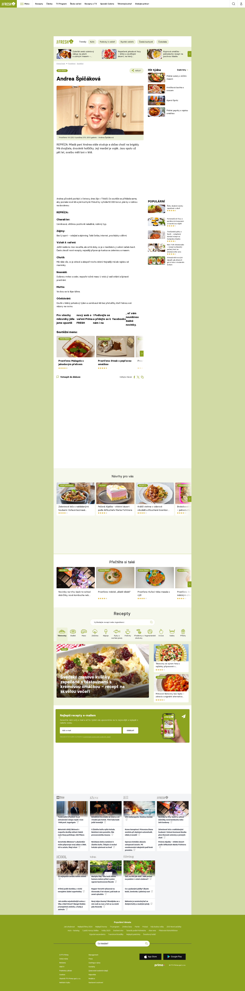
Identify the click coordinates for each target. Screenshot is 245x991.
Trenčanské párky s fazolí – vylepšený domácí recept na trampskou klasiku (174, 235)
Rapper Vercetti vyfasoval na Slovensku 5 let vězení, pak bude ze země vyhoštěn (105, 891)
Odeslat (130, 730)
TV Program (61, 4)
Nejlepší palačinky (133, 934)
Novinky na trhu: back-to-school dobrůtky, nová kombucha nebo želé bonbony (74, 593)
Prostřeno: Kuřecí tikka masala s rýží (154, 593)
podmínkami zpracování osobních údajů (96, 737)
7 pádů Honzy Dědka (90, 930)
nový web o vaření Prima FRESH (85, 319)
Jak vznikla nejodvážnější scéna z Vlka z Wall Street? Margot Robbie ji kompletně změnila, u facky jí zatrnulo (71, 905)
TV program (114, 927)
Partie (137, 927)
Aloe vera (152, 930)
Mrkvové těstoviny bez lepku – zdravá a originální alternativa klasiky (170, 697)
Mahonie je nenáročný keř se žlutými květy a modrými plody (137, 902)
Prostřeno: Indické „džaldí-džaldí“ (114, 591)
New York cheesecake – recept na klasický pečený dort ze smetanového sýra (175, 248)
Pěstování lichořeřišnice (168, 930)
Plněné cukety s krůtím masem (177, 77)
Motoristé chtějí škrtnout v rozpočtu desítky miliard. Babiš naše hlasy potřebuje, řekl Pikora (71, 832)
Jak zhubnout (69, 927)
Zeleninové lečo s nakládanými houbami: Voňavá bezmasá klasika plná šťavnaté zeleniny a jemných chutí (74, 508)
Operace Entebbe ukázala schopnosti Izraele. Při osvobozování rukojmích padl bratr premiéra (139, 846)
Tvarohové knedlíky (115, 934)
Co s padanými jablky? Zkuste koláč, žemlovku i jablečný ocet (137, 890)
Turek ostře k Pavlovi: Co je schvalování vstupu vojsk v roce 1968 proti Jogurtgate (70, 819)
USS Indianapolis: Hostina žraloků (138, 817)
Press (91, 959)
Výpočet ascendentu (97, 934)
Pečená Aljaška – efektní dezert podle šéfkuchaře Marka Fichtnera (115, 508)
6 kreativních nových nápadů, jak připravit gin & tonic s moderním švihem (175, 261)
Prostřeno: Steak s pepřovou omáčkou (114, 362)
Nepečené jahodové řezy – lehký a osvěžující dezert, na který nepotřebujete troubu (129, 55)
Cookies (62, 975)
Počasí (145, 927)
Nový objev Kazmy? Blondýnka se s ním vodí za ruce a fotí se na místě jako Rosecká (105, 904)
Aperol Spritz (172, 100)
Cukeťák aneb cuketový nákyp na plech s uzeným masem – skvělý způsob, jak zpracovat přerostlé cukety (83, 57)
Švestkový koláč (149, 934)
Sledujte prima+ (142, 4)
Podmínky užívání (65, 971)
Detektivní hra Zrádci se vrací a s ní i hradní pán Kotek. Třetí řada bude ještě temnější (105, 819)
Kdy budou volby (157, 927)
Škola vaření (75, 4)
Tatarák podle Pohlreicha (136, 930)
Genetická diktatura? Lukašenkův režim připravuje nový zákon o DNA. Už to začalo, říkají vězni (72, 844)
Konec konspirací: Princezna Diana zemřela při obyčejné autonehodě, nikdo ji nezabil (139, 832)
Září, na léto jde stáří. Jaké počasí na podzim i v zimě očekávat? (138, 877)
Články (49, 4)
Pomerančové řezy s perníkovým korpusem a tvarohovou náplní (175, 221)
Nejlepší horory (101, 927)
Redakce (92, 979)
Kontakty (92, 967)
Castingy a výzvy (94, 963)
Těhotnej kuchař (124, 4)
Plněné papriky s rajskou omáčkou (177, 112)
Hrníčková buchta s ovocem (175, 89)
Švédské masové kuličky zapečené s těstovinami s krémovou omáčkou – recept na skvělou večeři (92, 684)
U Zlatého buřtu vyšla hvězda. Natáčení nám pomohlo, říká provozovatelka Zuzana (103, 832)
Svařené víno (118, 930)
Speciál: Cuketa (107, 4)
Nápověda (92, 975)
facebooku (119, 319)
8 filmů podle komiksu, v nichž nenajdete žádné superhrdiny (70, 890)
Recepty (39, 4)
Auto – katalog (73, 930)
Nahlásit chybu (64, 982)
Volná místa (63, 959)
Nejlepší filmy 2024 (85, 927)
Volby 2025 (105, 930)
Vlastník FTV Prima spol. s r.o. (70, 979)
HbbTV (61, 967)
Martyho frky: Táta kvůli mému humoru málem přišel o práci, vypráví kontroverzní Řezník (103, 879)
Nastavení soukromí (96, 982)
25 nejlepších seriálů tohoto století (72, 876)
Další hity (182, 70)
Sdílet (138, 71)
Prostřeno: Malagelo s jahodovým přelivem (71, 362)
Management (93, 955)
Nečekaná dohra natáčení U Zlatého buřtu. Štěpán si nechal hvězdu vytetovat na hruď (104, 844)
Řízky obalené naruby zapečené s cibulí (175, 207)
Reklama (62, 963)
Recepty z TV (91, 4)
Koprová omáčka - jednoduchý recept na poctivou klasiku (173, 54)
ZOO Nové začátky (174, 927)
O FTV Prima (63, 955)
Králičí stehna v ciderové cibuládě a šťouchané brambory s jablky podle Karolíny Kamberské (153, 508)
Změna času (127, 927)
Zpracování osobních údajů (98, 971)
